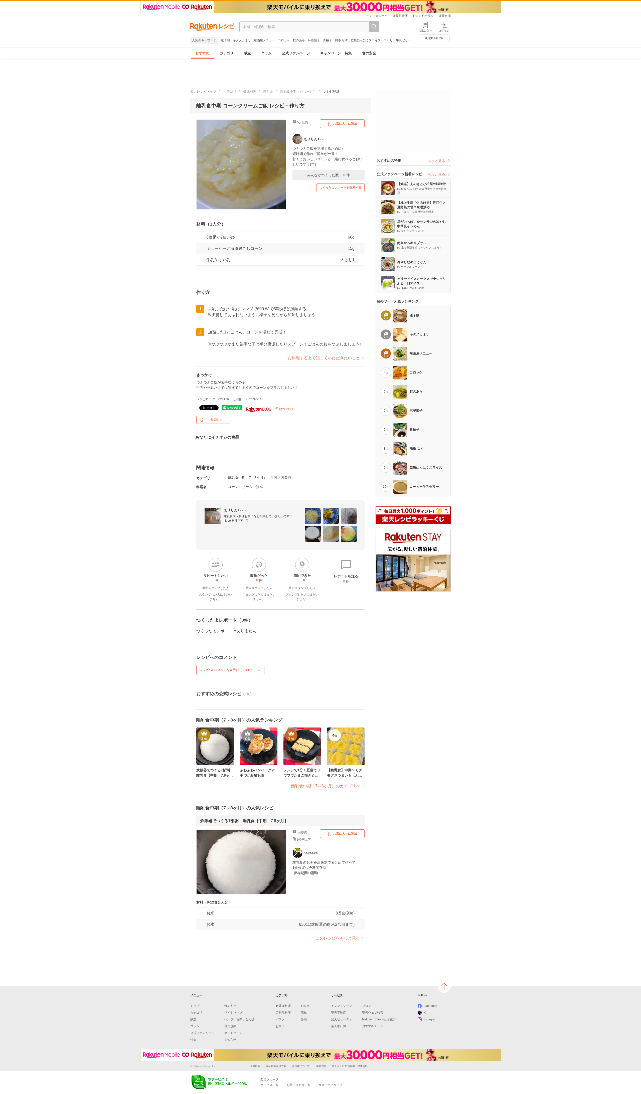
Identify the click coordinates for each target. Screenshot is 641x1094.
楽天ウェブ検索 (372, 1012)
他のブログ (286, 409)
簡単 (304, 1012)
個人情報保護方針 (276, 1066)
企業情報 (255, 1066)
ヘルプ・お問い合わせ (239, 1019)
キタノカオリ (242, 40)
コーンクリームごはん (245, 487)
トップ (194, 1006)
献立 (247, 53)
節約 (304, 1019)
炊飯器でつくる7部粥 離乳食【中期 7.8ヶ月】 (244, 821)
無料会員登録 (435, 38)
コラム (266, 53)
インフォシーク (377, 16)
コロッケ (284, 40)
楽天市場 (445, 16)
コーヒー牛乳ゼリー (397, 40)
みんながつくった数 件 (328, 175)
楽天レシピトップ (203, 91)
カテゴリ (227, 53)
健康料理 (249, 91)
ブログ (366, 1006)
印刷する (217, 420)
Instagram (430, 1019)
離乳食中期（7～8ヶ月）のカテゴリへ (325, 786)
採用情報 (321, 1066)
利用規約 (230, 1026)
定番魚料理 (283, 1012)
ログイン (443, 30)
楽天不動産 (338, 1012)
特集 (193, 1039)
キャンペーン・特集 (336, 53)
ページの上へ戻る (444, 986)
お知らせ (230, 1039)
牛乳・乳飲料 (280, 478)
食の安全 (369, 53)
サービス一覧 (269, 1085)
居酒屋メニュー (264, 40)
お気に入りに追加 (345, 123)
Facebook (430, 1006)
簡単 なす (341, 40)
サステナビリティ (330, 1085)
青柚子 (327, 40)
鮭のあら (299, 40)
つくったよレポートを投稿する (340, 187)
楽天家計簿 (400, 16)
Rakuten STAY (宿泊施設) (379, 1019)
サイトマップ (233, 1012)
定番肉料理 (283, 1006)
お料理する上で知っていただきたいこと (324, 358)
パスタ (280, 1019)
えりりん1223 (235, 510)
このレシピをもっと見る (338, 938)
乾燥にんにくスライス (366, 40)
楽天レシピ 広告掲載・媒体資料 (350, 1066)
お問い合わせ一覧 (298, 1085)
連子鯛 (225, 40)
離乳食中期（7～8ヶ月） (298, 91)
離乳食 (268, 91)
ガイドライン (233, 1033)
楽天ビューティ (341, 1019)
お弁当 (305, 1006)
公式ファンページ (296, 53)
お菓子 (280, 1026)
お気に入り (425, 30)
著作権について (301, 1066)
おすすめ (202, 53)
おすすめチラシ (423, 16)
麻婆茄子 (314, 40)
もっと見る (436, 160)
